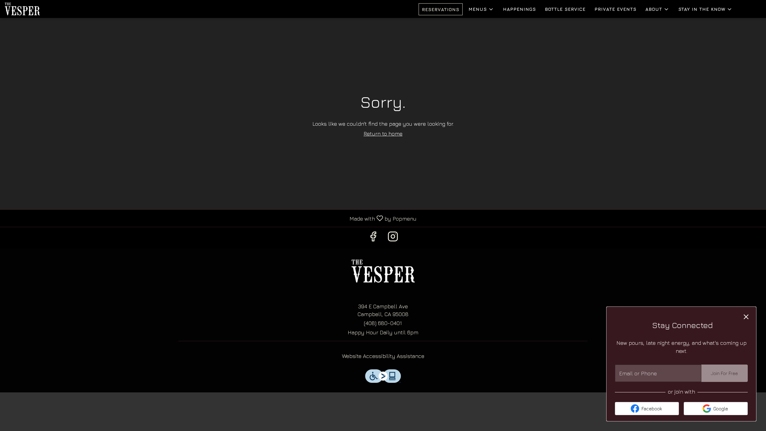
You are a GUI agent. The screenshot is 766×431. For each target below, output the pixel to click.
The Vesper (383, 271)
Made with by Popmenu (210, 218)
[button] (481, 9)
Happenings (519, 9)
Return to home (383, 133)
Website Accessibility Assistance (383, 356)
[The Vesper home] (32, 8)
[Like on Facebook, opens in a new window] (373, 237)
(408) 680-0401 (383, 323)
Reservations (440, 9)
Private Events (615, 9)
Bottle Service (565, 9)
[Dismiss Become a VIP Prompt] (746, 316)
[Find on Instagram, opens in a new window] (392, 237)
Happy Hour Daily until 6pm (383, 332)
